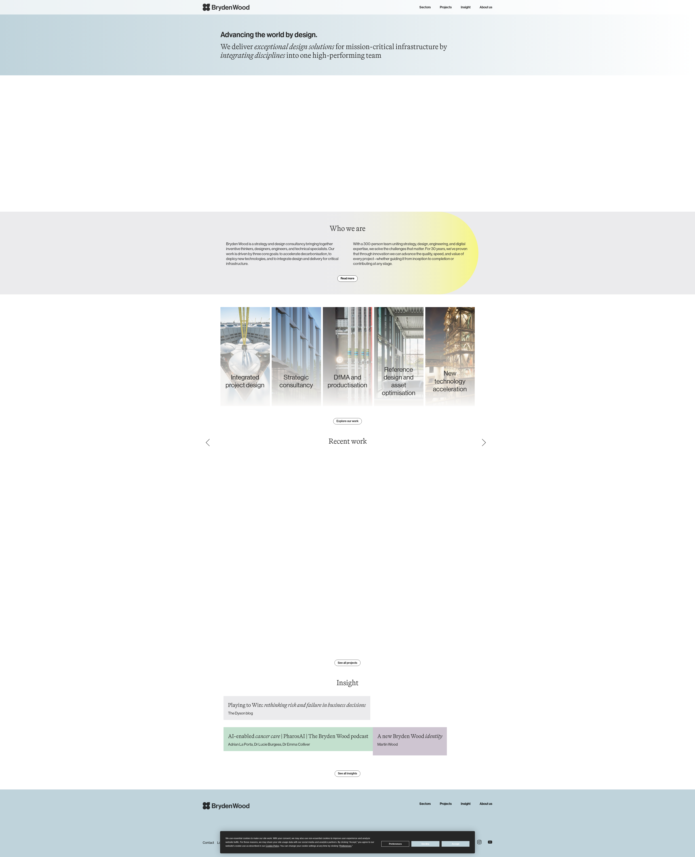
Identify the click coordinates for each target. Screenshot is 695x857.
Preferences (395, 844)
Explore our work (347, 421)
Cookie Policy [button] (272, 846)
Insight (466, 7)
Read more (347, 278)
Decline (425, 844)
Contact (208, 842)
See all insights (347, 773)
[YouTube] (490, 842)
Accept (455, 844)
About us (486, 7)
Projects (446, 7)
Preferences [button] (345, 846)
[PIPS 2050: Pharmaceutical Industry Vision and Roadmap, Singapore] (346, 547)
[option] (346, 549)
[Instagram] (479, 842)
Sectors (425, 7)
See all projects (347, 663)
